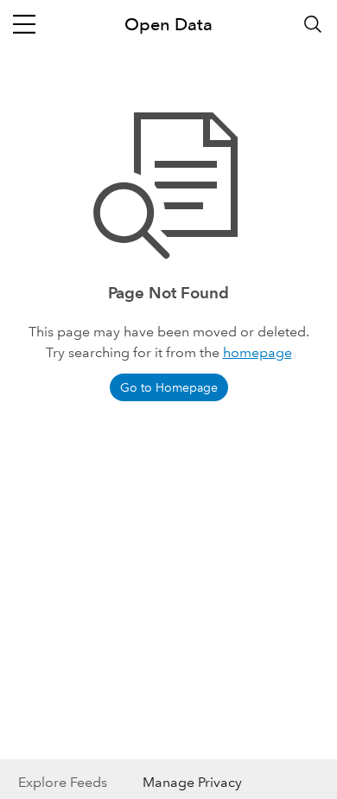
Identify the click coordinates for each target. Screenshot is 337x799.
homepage (257, 352)
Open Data (168, 24)
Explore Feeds (62, 782)
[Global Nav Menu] (24, 24)
